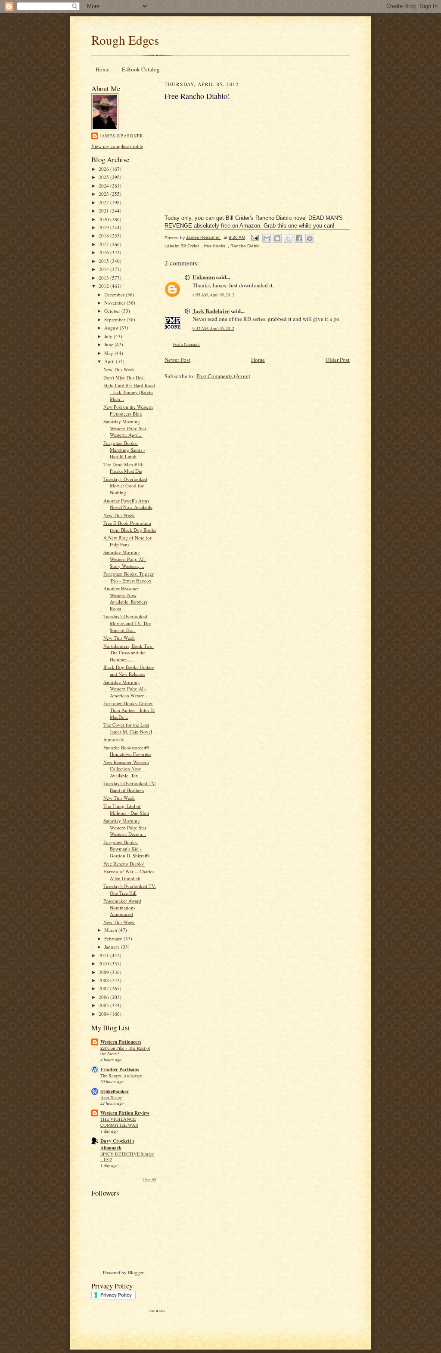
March (111, 930)
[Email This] (266, 238)
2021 (104, 210)
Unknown (204, 277)
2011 (104, 955)
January (112, 946)
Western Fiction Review (124, 1113)
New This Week (119, 369)
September (115, 319)
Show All (149, 1179)
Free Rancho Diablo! (124, 863)
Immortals (113, 739)
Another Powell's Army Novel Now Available (127, 504)
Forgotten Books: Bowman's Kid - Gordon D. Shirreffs (126, 849)
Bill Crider (189, 245)
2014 (104, 269)
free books (214, 245)
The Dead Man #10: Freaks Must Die (123, 468)
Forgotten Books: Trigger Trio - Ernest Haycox (128, 577)
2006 (104, 997)
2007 (104, 988)
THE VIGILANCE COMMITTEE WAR (119, 1122)
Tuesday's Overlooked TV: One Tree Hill (129, 889)
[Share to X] (288, 238)
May (109, 353)
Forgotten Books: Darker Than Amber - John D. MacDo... (129, 710)
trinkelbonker (114, 1091)
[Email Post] (254, 237)
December (115, 294)
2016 (104, 252)
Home (102, 69)
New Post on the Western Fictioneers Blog (128, 410)
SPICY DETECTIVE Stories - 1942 (127, 1157)
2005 (104, 1005)
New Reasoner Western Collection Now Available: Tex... (126, 769)
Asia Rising (111, 1097)
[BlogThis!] (277, 238)
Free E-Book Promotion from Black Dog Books (129, 526)
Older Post (338, 360)
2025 (104, 177)
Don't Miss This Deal (124, 377)
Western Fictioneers (120, 1042)
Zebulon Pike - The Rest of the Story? (125, 1051)
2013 (104, 277)
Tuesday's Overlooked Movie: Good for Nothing (125, 486)
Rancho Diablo (245, 245)
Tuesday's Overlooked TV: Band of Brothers (129, 786)
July (109, 336)
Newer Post (177, 360)
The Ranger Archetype (121, 1076)
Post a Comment (186, 344)
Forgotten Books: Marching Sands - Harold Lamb (124, 449)
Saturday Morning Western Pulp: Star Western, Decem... (124, 827)
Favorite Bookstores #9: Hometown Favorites (127, 751)
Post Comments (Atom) (223, 376)
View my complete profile (117, 146)
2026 (104, 169)
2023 (104, 194)
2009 (104, 972)
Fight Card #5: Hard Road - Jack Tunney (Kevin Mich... (129, 392)
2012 (104, 286)
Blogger (135, 1272)
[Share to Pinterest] (309, 238)
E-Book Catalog (141, 69)
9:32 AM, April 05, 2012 (213, 328)
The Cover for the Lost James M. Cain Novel (127, 728)
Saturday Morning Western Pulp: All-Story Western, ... (124, 559)
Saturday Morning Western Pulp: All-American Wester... (125, 689)
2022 (104, 202)
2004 (104, 1014)
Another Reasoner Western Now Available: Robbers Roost (125, 598)
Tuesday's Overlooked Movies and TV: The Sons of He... (127, 623)
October (112, 311)
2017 (104, 244)
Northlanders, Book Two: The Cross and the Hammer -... (128, 653)
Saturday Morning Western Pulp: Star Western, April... (124, 428)
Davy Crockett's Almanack (117, 1144)
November (115, 302)
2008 (104, 980)
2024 (104, 185)
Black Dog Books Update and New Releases (128, 670)
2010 (104, 963)
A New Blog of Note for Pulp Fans (127, 541)
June (109, 344)
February (114, 938)
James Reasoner (121, 136)
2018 (104, 235)
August (112, 327)
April (110, 361)
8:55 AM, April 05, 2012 (213, 295)
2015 (104, 261)
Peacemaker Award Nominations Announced (122, 907)
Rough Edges (125, 39)
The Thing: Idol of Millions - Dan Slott (126, 809)
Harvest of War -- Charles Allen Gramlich (128, 874)
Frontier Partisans (119, 1069)
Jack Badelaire (211, 311)
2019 (104, 227)
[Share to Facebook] (299, 238)
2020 (104, 219)
